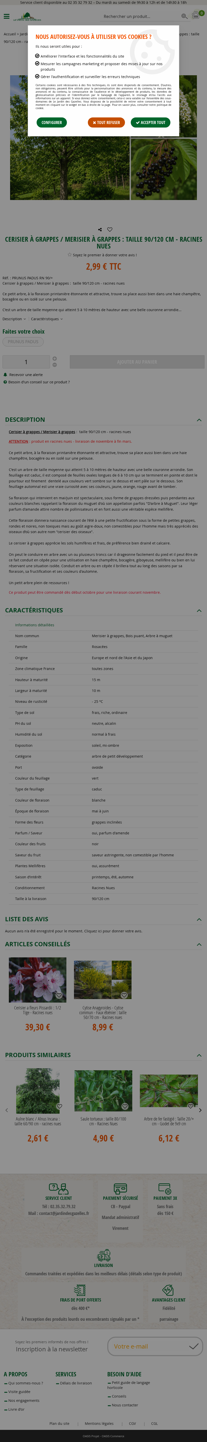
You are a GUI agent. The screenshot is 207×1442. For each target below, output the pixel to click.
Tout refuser (108, 122)
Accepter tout (152, 122)
